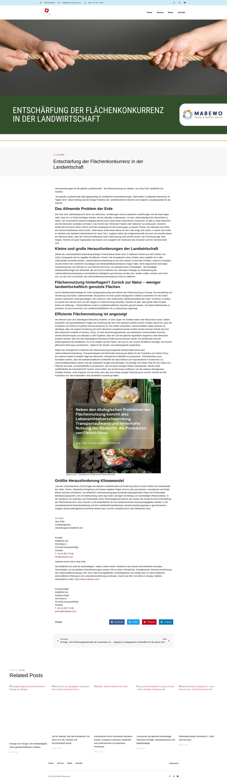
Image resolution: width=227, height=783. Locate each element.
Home (149, 12)
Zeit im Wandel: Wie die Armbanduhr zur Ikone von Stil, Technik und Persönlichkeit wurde (71, 739)
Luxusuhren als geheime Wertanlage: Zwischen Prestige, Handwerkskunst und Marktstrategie (155, 739)
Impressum (174, 763)
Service (160, 12)
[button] (117, 622)
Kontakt (181, 12)
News (170, 12)
